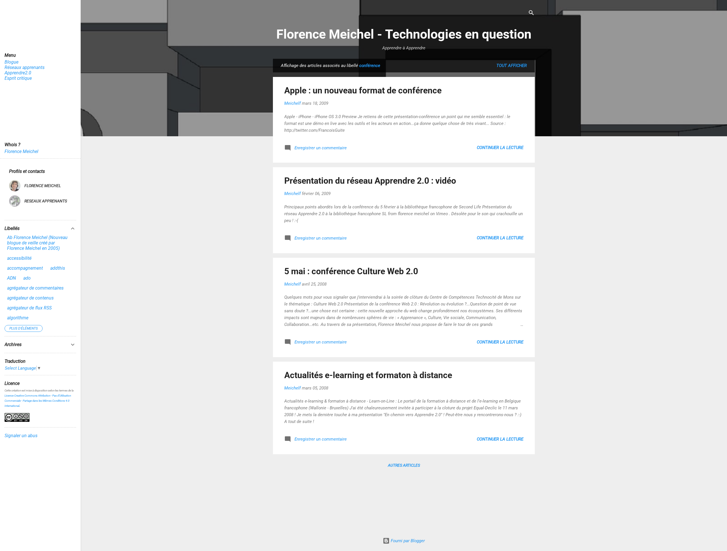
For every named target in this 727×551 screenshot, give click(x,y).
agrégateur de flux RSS (29, 308)
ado (27, 278)
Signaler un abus (21, 435)
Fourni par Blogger (407, 540)
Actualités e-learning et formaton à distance (368, 375)
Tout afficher (511, 65)
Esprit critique (18, 78)
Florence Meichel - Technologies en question (403, 34)
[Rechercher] (531, 13)
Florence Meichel (21, 151)
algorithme (17, 317)
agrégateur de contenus (30, 298)
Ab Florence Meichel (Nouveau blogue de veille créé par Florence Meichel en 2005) (37, 243)
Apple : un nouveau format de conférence (363, 90)
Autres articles (404, 465)
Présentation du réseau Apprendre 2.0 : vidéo (370, 181)
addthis (57, 268)
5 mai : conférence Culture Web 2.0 (351, 271)
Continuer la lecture (500, 147)
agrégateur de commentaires (35, 288)
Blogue (11, 62)
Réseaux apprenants (25, 67)
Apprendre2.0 (18, 73)
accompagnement (25, 268)
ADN (11, 278)
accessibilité (19, 258)
